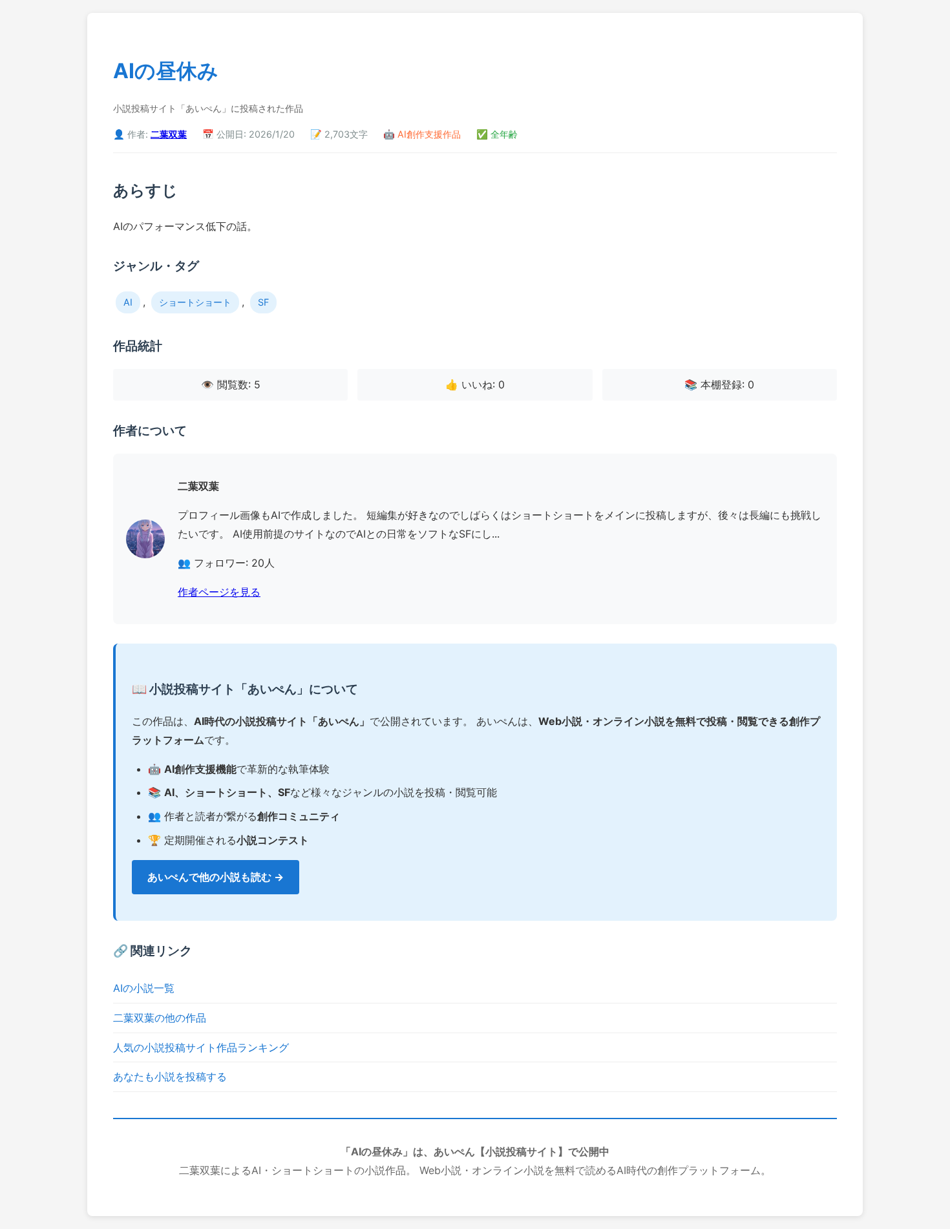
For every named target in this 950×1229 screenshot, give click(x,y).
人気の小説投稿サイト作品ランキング (201, 1047)
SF (263, 302)
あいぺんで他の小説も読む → (215, 876)
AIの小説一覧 (143, 988)
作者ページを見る (219, 591)
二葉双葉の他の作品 (159, 1017)
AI (127, 302)
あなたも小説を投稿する (170, 1076)
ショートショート (195, 302)
